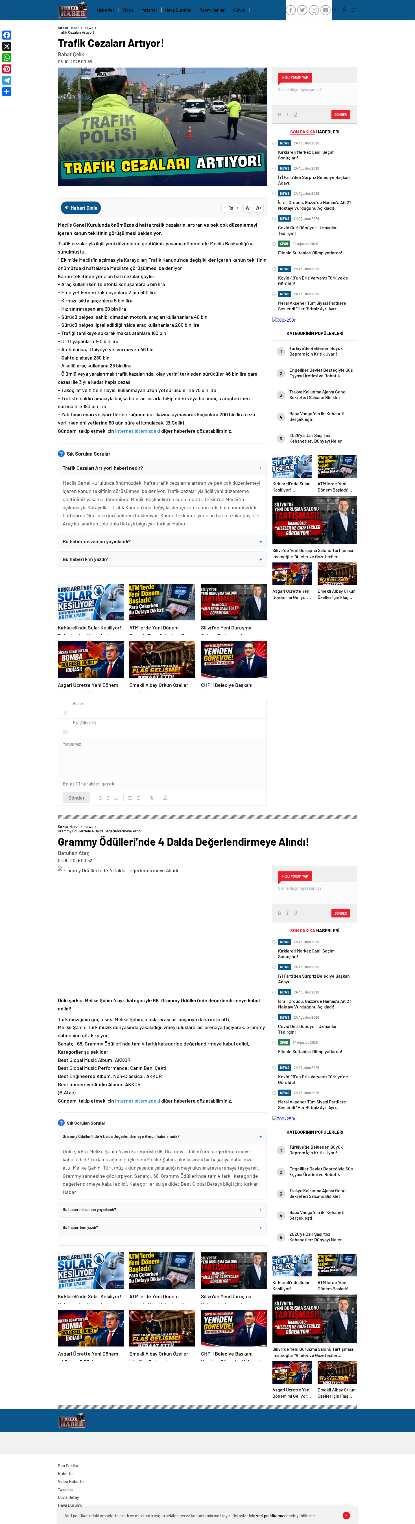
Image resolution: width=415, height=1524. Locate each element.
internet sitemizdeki (137, 431)
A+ (259, 208)
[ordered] (130, 798)
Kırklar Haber (68, 27)
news (89, 27)
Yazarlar (149, 9)
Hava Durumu (178, 9)
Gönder (76, 798)
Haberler (105, 9)
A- (248, 208)
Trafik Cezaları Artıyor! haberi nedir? (162, 468)
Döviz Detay (68, 1497)
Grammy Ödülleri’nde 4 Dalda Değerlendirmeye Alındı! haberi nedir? (162, 1136)
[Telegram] (6, 80)
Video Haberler (71, 1481)
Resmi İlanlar (212, 9)
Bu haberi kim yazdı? (162, 559)
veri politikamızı (270, 1515)
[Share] (6, 91)
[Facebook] (6, 35)
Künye (239, 9)
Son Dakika (68, 1465)
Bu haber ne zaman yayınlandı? (162, 541)
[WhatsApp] (6, 57)
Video (128, 9)
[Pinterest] (6, 69)
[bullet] (138, 798)
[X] (6, 46)
